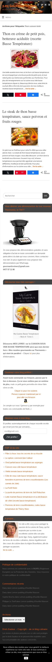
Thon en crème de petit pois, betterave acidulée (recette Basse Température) (23, 38)
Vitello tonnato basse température (19, 471)
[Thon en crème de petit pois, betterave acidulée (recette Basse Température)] (26, 59)
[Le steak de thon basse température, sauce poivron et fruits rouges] (26, 137)
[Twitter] (41, 5)
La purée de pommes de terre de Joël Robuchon (25, 492)
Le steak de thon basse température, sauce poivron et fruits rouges (24, 116)
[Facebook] (38, 5)
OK (45, 196)
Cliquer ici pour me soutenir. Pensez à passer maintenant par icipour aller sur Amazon (26, 394)
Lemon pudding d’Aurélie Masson (25, 588)
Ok (26, 658)
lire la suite (30, 89)
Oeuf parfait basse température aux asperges (24, 462)
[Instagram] (49, 5)
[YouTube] (45, 5)
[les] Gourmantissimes (19, 6)
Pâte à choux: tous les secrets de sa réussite (23, 453)
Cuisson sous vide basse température (21, 467)
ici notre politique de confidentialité (16, 575)
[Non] (49, 653)
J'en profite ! (12, 437)
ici (30, 353)
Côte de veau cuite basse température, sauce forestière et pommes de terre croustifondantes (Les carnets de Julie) (26, 480)
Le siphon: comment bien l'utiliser (19, 458)
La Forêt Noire (11, 488)
